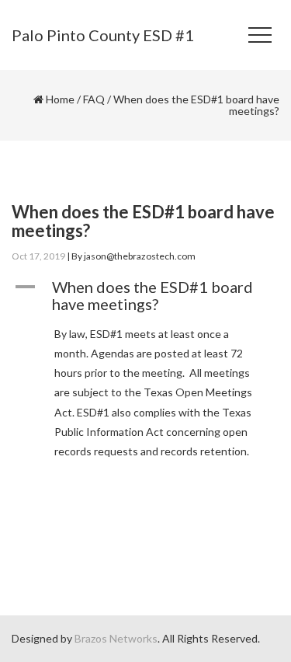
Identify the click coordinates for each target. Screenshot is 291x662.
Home (60, 99)
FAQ (94, 99)
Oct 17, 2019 (38, 256)
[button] (145, 295)
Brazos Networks (116, 638)
